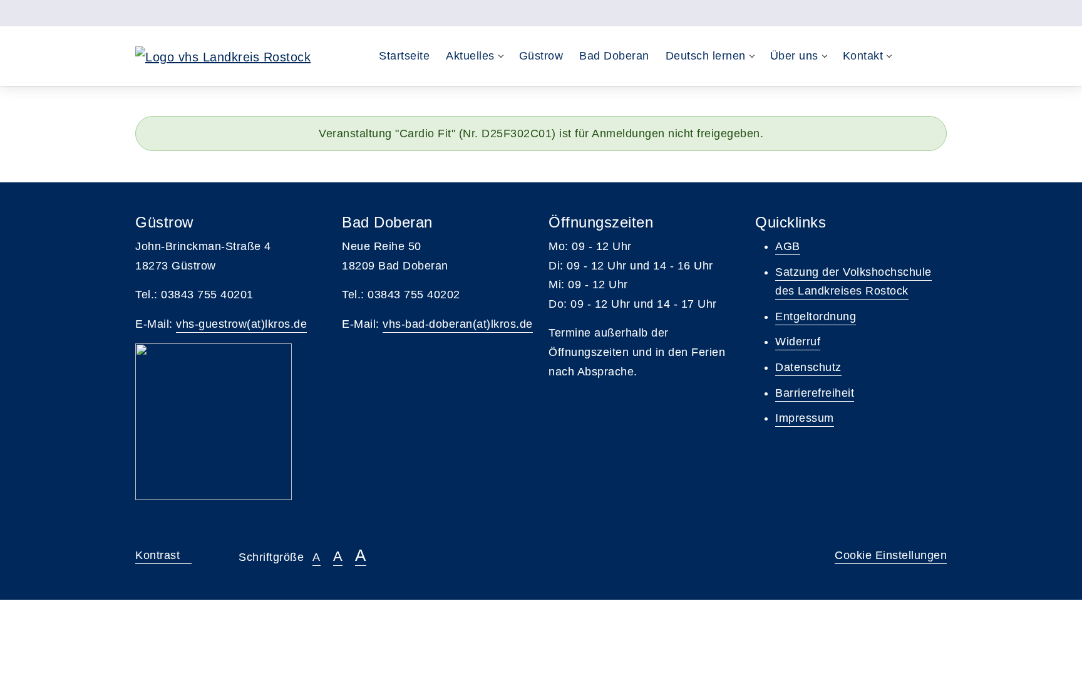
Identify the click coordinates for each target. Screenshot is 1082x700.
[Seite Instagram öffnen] (941, 13)
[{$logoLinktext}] (223, 56)
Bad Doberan (614, 56)
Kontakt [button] (863, 56)
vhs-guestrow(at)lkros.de (241, 324)
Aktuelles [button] (470, 56)
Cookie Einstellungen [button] (891, 555)
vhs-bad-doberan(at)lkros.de (458, 324)
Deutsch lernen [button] (706, 56)
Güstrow (541, 56)
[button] (912, 56)
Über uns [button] (794, 56)
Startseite (404, 56)
